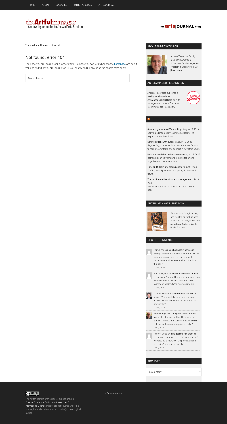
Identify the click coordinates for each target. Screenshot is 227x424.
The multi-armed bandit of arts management (169, 179)
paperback (175, 224)
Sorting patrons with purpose (161, 142)
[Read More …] (177, 70)
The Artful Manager (54, 23)
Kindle (185, 224)
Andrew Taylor (161, 313)
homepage (120, 64)
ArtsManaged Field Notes (159, 100)
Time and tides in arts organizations (164, 167)
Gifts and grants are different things (165, 129)
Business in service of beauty (184, 273)
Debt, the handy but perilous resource (165, 154)
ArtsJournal (112, 393)
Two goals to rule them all (183, 313)
